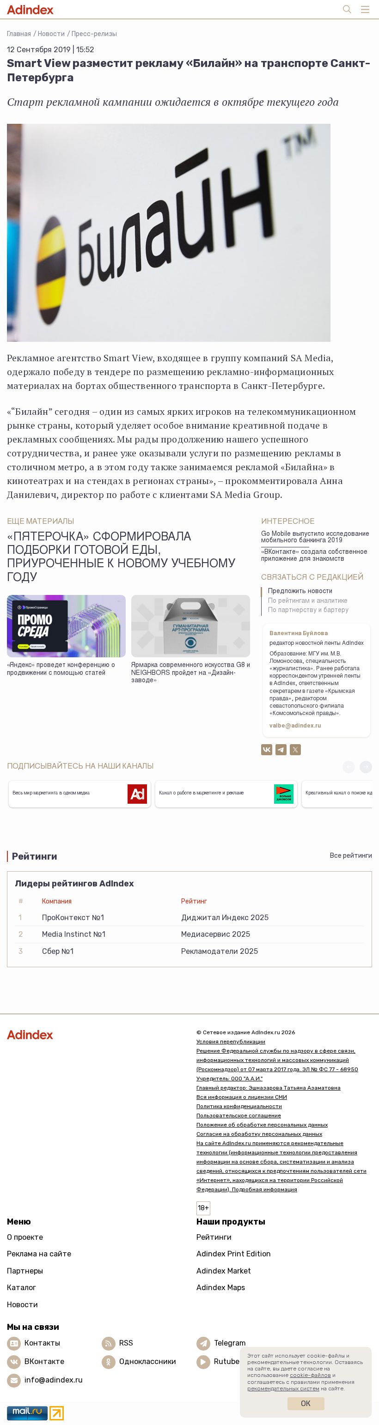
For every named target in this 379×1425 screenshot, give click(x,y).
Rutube (226, 1361)
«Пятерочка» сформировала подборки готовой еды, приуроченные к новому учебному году (121, 558)
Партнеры (25, 1271)
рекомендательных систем (283, 1388)
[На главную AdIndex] (95, 1034)
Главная (19, 34)
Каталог (21, 1287)
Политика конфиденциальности (239, 1106)
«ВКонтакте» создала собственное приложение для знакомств (314, 556)
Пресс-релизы (94, 34)
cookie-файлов (310, 1375)
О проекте (25, 1237)
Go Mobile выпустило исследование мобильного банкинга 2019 (315, 538)
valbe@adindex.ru (295, 726)
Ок (306, 1403)
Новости (51, 34)
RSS (126, 1343)
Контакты (42, 1343)
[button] (366, 767)
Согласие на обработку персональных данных (259, 1134)
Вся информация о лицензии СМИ (241, 1097)
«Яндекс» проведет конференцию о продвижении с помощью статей (61, 669)
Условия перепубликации (230, 1041)
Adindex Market (223, 1271)
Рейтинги (214, 1237)
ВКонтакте (44, 1361)
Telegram (230, 1343)
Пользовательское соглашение (238, 1115)
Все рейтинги (351, 856)
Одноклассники (147, 1361)
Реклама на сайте (39, 1253)
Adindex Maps (220, 1287)
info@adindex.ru (53, 1380)
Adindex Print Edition (233, 1253)
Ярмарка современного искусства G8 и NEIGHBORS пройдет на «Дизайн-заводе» (190, 673)
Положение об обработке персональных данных (262, 1125)
